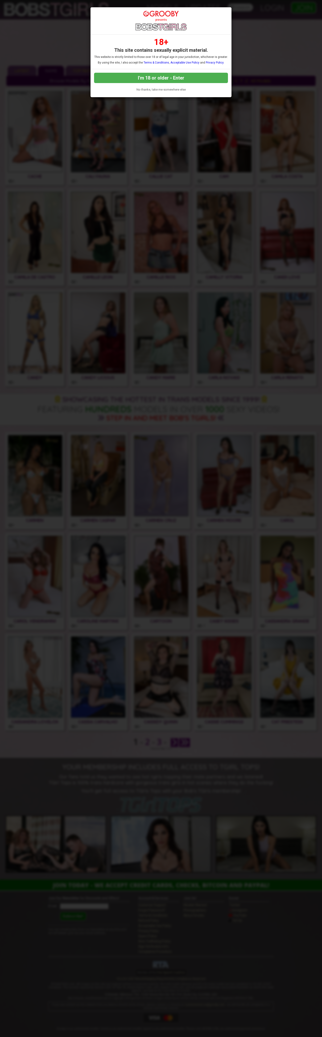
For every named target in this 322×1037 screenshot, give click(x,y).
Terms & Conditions (156, 62)
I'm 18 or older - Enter (161, 78)
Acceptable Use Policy (184, 62)
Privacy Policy (214, 62)
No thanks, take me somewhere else (161, 89)
